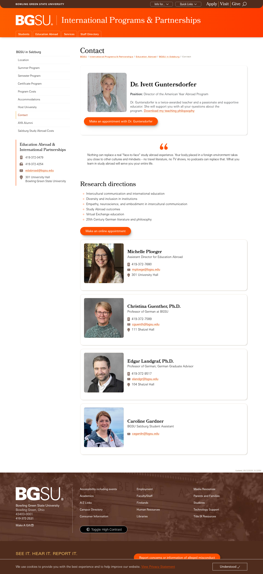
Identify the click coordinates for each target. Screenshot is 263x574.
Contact (23, 115)
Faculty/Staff (144, 496)
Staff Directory (90, 34)
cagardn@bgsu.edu (145, 433)
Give (236, 4)
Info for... (160, 4)
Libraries (142, 516)
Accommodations (29, 99)
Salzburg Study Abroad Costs (36, 130)
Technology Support (206, 509)
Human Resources (148, 509)
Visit (224, 4)
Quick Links (186, 4)
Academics (87, 496)
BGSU (83, 56)
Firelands (142, 502)
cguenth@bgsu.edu (145, 324)
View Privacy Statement (158, 566)
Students (24, 34)
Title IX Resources (205, 516)
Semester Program (29, 75)
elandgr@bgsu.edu (145, 379)
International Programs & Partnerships (111, 56)
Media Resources (204, 489)
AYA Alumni (25, 123)
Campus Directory (91, 509)
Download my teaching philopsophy (169, 111)
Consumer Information (94, 516)
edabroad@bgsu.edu (39, 170)
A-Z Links (86, 502)
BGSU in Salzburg (169, 56)
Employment (145, 489)
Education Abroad (46, 34)
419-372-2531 (25, 518)
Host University (27, 107)
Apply (211, 4)
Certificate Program (30, 83)
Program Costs (27, 91)
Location (23, 60)
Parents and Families (207, 496)
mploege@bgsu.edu (146, 269)
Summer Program (29, 68)
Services (69, 34)
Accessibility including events (98, 489)
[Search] (244, 4)
